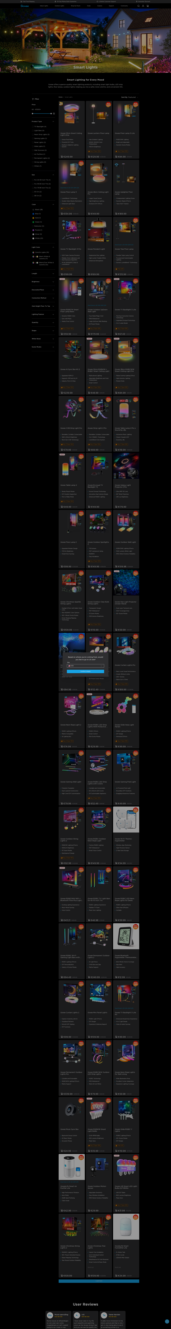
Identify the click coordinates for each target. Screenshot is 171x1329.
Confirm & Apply (85, 671)
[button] (85, 666)
